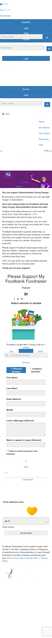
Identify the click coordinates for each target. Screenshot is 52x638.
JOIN (26, 28)
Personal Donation (17, 370)
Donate (26, 89)
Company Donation (36, 370)
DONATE (26, 22)
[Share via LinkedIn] (22, 186)
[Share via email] (19, 186)
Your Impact (44, 133)
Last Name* (12, 388)
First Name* (12, 377)
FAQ (41, 144)
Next (26, 466)
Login (26, 58)
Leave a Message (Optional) (20, 420)
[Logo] (26, 9)
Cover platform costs (13, 501)
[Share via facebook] (17, 186)
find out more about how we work (22, 557)
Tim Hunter (24, 182)
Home (41, 121)
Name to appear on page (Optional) (23, 440)
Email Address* (13, 399)
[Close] (51, 151)
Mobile (9, 409)
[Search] (47, 37)
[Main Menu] (1, 151)
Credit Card (28, 479)
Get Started (44, 127)
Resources (44, 139)
